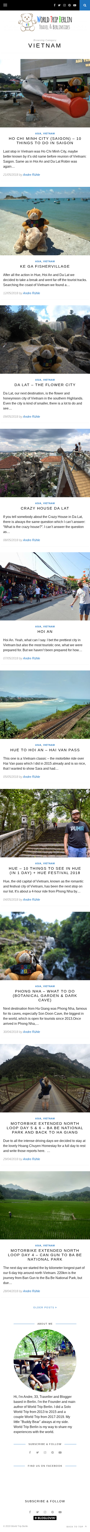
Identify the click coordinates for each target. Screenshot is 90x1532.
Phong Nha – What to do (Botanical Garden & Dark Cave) (45, 995)
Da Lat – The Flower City (45, 385)
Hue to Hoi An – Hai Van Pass (45, 750)
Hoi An (45, 631)
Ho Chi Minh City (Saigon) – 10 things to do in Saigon (45, 140)
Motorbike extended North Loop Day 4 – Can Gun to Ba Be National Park (45, 1254)
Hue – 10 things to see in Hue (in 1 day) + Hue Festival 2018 (45, 870)
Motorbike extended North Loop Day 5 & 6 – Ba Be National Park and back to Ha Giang (45, 1127)
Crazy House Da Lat (45, 508)
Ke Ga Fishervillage (45, 266)
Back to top (75, 1527)
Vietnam (49, 133)
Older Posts (44, 1307)
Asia (38, 133)
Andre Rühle (31, 174)
